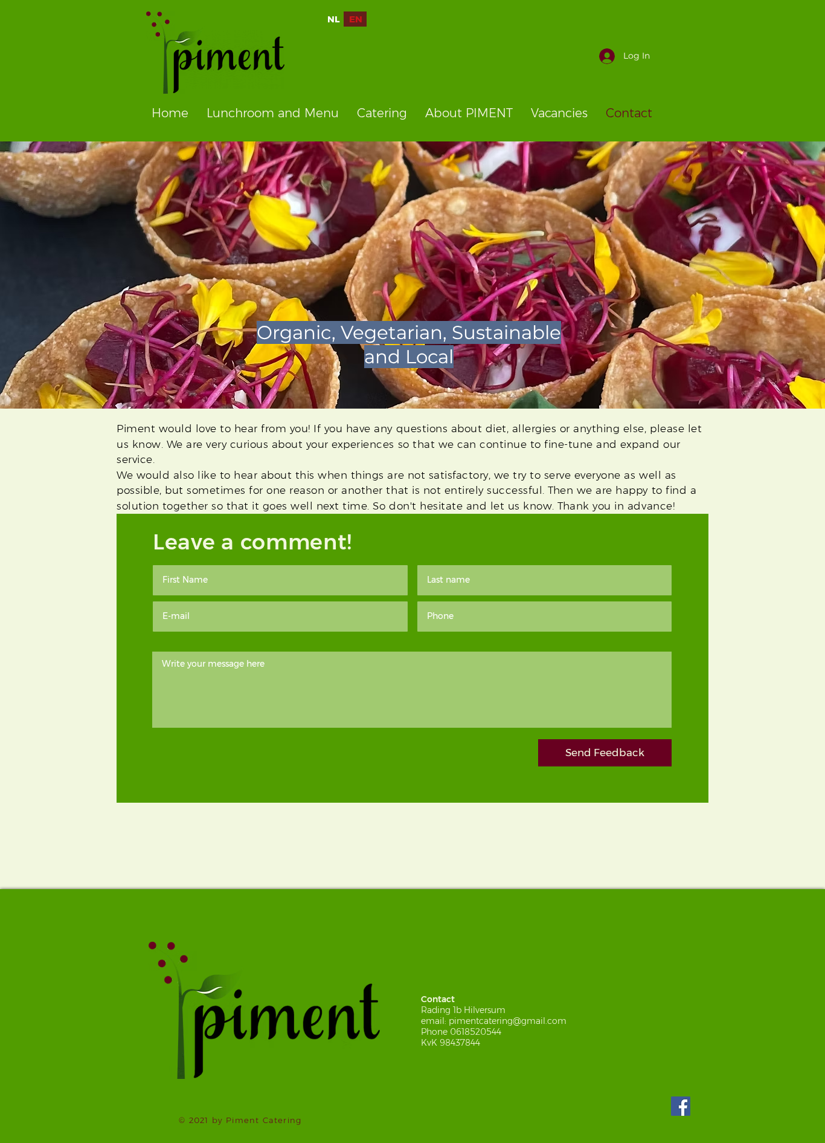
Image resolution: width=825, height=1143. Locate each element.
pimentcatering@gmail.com (508, 1020)
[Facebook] (680, 1106)
